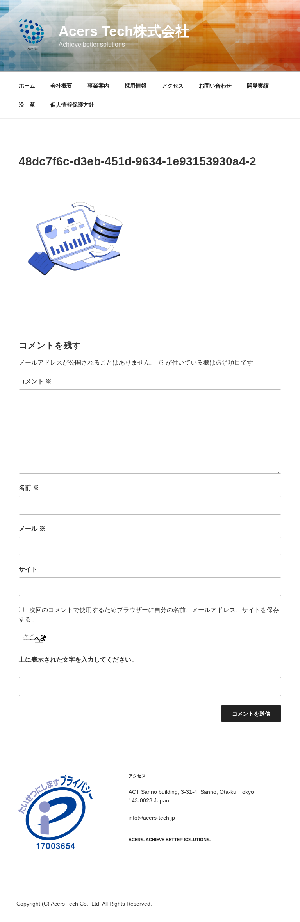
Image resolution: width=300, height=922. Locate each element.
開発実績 (258, 85)
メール (32, 528)
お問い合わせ (215, 85)
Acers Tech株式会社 (124, 31)
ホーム (27, 85)
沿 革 (27, 105)
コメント (35, 381)
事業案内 (98, 85)
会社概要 (61, 85)
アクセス (173, 85)
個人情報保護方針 (72, 105)
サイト (28, 569)
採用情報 (135, 85)
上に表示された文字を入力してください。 (78, 659)
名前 (29, 487)
